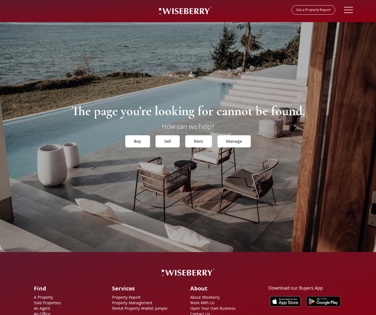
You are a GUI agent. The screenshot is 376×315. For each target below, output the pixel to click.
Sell (167, 141)
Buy (137, 141)
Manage (234, 141)
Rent (198, 141)
